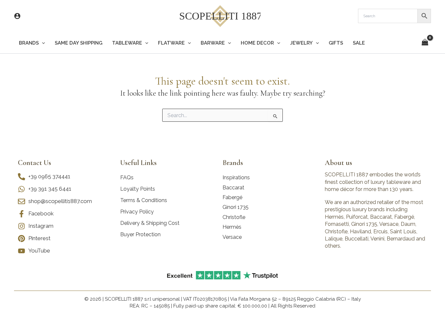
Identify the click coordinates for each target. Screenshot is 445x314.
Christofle (234, 217)
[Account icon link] (17, 16)
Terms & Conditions (143, 200)
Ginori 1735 (236, 207)
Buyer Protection (140, 234)
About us (338, 162)
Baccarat (233, 187)
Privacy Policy (137, 212)
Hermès (232, 227)
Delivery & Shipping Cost (149, 223)
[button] (42, 43)
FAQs (127, 177)
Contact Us (34, 162)
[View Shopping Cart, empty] (425, 43)
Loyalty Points (137, 189)
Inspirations (236, 177)
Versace (232, 237)
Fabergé (232, 197)
